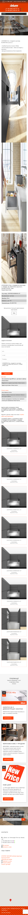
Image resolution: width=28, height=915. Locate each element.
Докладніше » (8, 718)
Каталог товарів (11, 30)
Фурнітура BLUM (20, 30)
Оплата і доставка (5, 864)
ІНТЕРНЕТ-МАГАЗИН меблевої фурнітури (11, 856)
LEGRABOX (15, 32)
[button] (10, 900)
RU (6, 1)
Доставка (3, 376)
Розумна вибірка (7, 862)
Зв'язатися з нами (7, 847)
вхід (14, 313)
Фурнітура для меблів (6, 859)
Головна (3, 30)
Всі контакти (6, 845)
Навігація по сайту (7, 861)
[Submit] (23, 819)
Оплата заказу (4, 390)
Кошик (10, 1)
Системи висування (6, 32)
